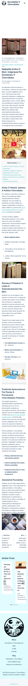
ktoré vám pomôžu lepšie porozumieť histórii (13, 210)
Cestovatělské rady (14, 662)
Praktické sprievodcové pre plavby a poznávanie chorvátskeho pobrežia (14, 177)
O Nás (14, 648)
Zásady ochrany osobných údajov (14, 674)
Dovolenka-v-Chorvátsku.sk (12, 81)
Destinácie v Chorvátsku (14, 659)
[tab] (10, 604)
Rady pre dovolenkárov (14, 664)
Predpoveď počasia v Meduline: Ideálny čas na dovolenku (6, 541)
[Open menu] (24, 3)
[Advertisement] (14, 21)
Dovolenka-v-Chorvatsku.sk (14, 643)
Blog (14, 646)
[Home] (2, 58)
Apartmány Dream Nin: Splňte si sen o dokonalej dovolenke (21, 541)
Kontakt (14, 651)
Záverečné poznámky (10, 181)
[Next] (23, 582)
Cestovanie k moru (7, 64)
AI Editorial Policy (14, 684)
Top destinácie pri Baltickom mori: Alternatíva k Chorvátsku (20, 581)
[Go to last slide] (4, 582)
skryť (19, 163)
